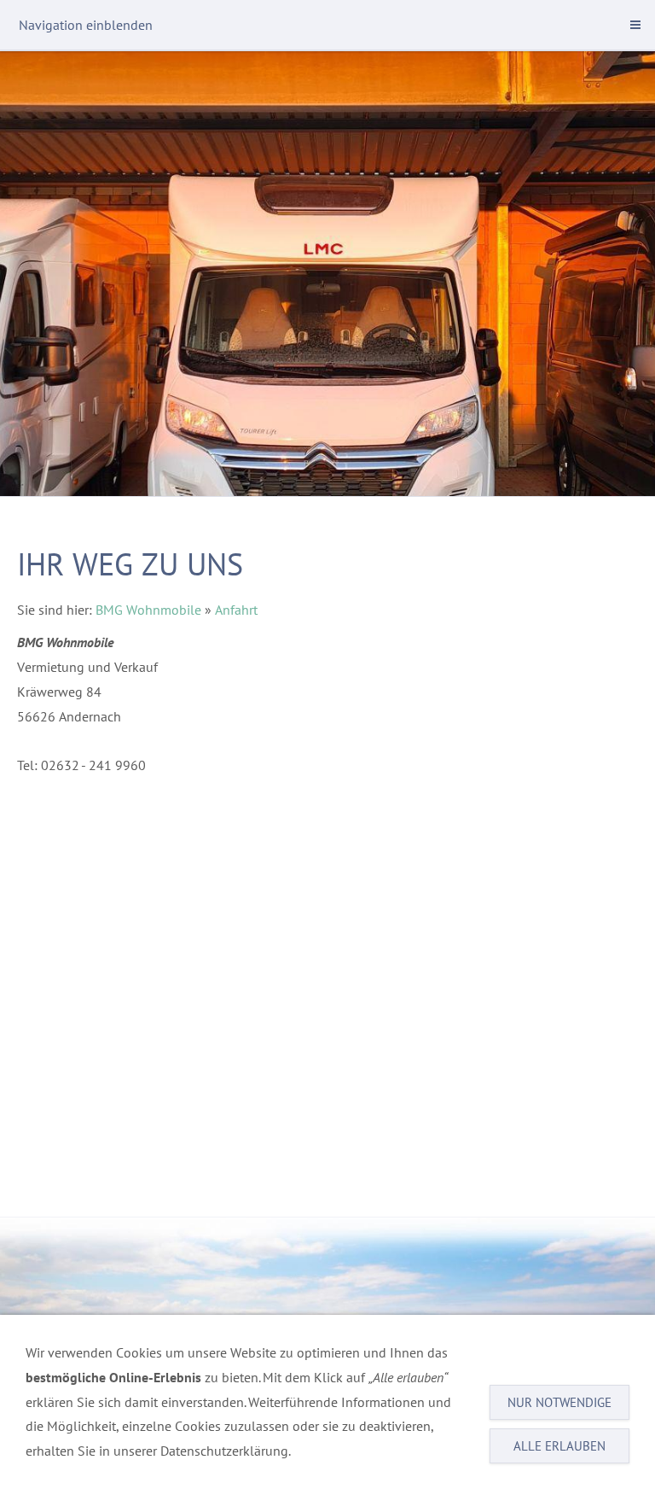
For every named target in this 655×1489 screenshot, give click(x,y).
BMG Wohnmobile (148, 609)
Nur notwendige (559, 1402)
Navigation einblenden (86, 24)
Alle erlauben (559, 1446)
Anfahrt (236, 609)
